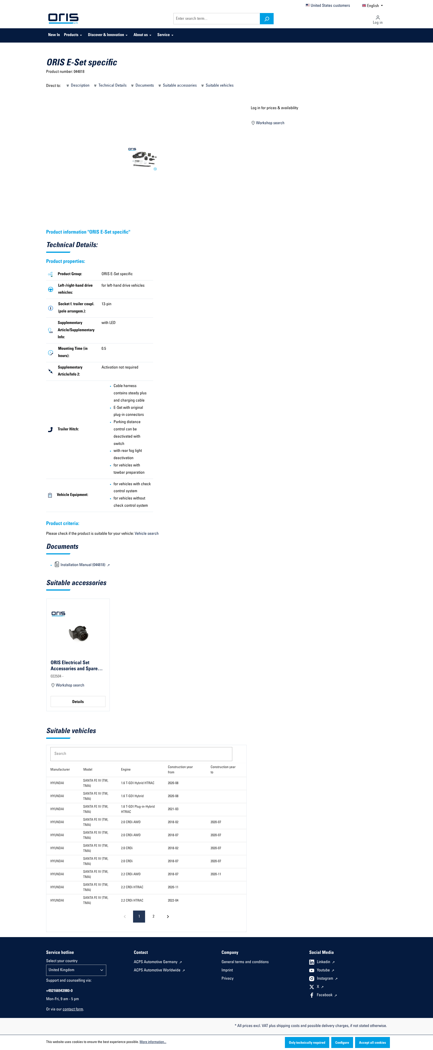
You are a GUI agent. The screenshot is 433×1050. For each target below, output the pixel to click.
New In (54, 35)
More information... (153, 1042)
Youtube (324, 971)
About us (141, 35)
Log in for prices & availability (274, 108)
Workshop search (269, 123)
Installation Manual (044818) (83, 565)
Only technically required (307, 1043)
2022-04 (173, 901)
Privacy (228, 979)
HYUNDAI (57, 783)
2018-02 (173, 822)
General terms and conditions (245, 962)
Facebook (325, 995)
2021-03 (173, 809)
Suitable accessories (179, 86)
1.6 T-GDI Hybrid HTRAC (137, 783)
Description (79, 86)
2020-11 (215, 874)
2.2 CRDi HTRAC (132, 887)
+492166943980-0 (59, 991)
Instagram (325, 979)
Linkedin (324, 962)
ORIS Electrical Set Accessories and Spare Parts (74, 666)
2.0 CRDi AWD (131, 822)
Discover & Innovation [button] (106, 35)
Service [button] (163, 35)
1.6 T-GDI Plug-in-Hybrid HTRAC (138, 809)
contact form (73, 1010)
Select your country (61, 961)
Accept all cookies (372, 1043)
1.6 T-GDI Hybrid (132, 796)
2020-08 (173, 783)
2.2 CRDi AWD (131, 874)
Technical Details (112, 86)
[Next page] (168, 917)
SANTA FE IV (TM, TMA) (95, 783)
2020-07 (215, 822)
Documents (144, 86)
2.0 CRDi (127, 848)
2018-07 (173, 835)
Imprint (227, 971)
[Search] (267, 18)
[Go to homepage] (63, 19)
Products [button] (71, 35)
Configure (342, 1043)
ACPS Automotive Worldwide (157, 971)
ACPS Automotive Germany (156, 962)
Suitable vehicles (219, 86)
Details (78, 702)
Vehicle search (147, 534)
